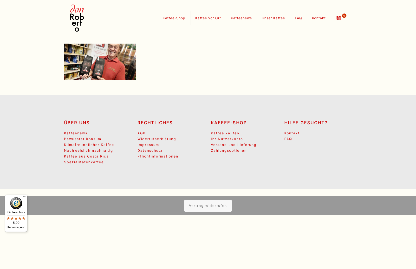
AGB (141, 133)
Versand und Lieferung (234, 145)
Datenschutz (150, 150)
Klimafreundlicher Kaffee (89, 145)
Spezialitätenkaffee (84, 162)
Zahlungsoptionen (229, 150)
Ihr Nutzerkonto (227, 139)
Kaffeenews (75, 133)
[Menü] (24, 197)
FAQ (288, 139)
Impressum (148, 145)
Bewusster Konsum (82, 139)
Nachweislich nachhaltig (88, 150)
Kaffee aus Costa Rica (86, 156)
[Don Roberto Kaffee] (77, 18)
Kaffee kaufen (225, 133)
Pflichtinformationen (157, 156)
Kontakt (292, 133)
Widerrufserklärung (156, 139)
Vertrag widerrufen (208, 205)
